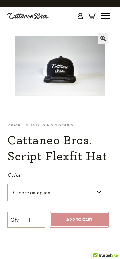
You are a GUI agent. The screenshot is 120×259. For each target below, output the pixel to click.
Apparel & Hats (24, 125)
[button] (103, 38)
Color (13, 175)
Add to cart (79, 219)
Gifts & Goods (57, 125)
